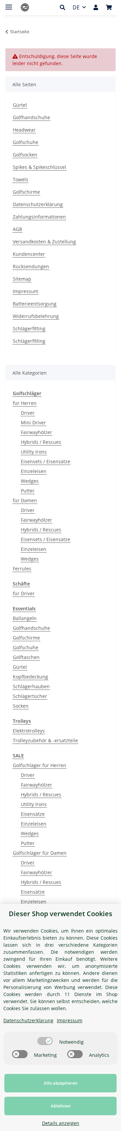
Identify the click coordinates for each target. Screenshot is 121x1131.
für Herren (25, 403)
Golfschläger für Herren (39, 765)
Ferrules (22, 568)
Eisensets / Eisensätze (45, 461)
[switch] (45, 1041)
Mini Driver (33, 422)
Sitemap (22, 279)
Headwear (24, 130)
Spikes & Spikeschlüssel (39, 167)
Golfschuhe (25, 142)
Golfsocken (25, 154)
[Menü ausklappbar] (8, 4)
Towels (20, 179)
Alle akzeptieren (60, 1083)
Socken (21, 706)
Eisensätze (33, 814)
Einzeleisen (33, 471)
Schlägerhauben (31, 686)
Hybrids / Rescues (41, 442)
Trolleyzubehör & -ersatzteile (45, 740)
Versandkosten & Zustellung (44, 241)
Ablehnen (61, 1106)
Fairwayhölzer (36, 432)
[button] (64, 7)
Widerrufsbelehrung (36, 316)
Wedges (30, 481)
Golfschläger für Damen (40, 853)
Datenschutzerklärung (38, 204)
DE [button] (76, 7)
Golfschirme (26, 192)
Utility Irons (34, 452)
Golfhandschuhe (31, 117)
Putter (28, 490)
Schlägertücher (30, 696)
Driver (28, 413)
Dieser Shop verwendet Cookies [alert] (60, 913)
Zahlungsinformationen (39, 217)
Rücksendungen (31, 266)
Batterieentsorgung (34, 303)
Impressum (25, 291)
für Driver (24, 593)
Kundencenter (29, 254)
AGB (17, 229)
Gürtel (20, 105)
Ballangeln (25, 618)
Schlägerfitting (29, 328)
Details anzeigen (60, 1123)
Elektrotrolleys (29, 730)
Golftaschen (26, 657)
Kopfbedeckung (30, 676)
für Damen (25, 500)
